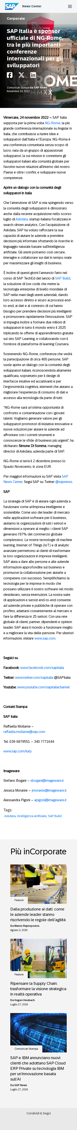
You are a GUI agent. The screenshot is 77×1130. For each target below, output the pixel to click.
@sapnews (63, 482)
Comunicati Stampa (18, 87)
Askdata (22, 219)
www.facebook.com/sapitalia (42, 668)
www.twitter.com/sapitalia (34, 677)
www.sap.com (44, 638)
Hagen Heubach (24, 1000)
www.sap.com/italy (17, 751)
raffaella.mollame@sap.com (24, 732)
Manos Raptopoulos (26, 925)
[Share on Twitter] (21, 76)
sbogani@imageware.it (47, 780)
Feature (19, 900)
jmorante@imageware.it (49, 790)
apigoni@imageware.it (50, 800)
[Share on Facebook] (9, 76)
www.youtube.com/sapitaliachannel (43, 687)
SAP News (40, 87)
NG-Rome (52, 123)
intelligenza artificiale (32, 816)
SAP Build (62, 278)
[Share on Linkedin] (33, 76)
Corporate (16, 18)
